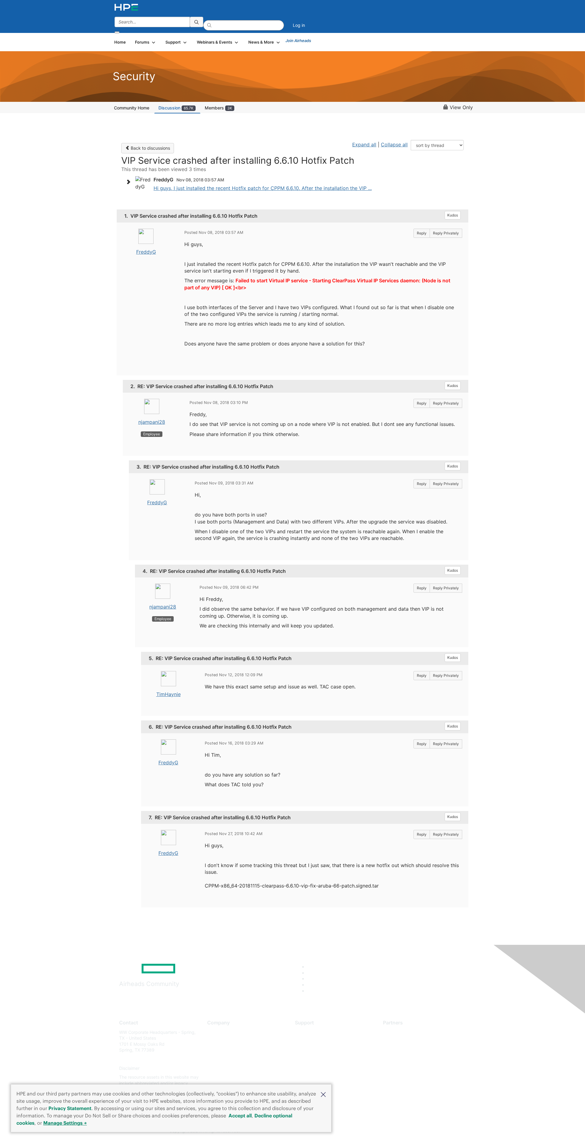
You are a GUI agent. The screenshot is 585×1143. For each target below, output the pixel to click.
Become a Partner (401, 1041)
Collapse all (394, 144)
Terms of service (223, 1077)
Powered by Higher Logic (380, 1131)
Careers (215, 1041)
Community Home (131, 107)
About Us (216, 1032)
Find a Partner (397, 1032)
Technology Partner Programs (412, 1059)
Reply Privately (446, 233)
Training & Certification (317, 1050)
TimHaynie (168, 694)
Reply (422, 233)
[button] (323, 1094)
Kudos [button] (452, 215)
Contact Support (311, 1041)
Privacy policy (221, 1068)
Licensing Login (310, 1068)
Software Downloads (315, 1059)
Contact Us (218, 1050)
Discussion (175, 107)
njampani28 (151, 422)
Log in (299, 25)
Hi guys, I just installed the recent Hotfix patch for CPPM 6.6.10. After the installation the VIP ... (263, 188)
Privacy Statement (69, 1108)
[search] (196, 22)
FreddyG (146, 252)
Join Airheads (298, 40)
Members (218, 107)
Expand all (364, 144)
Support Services (312, 1032)
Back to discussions (149, 148)
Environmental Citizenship (232, 1059)
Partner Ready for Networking (413, 1050)
